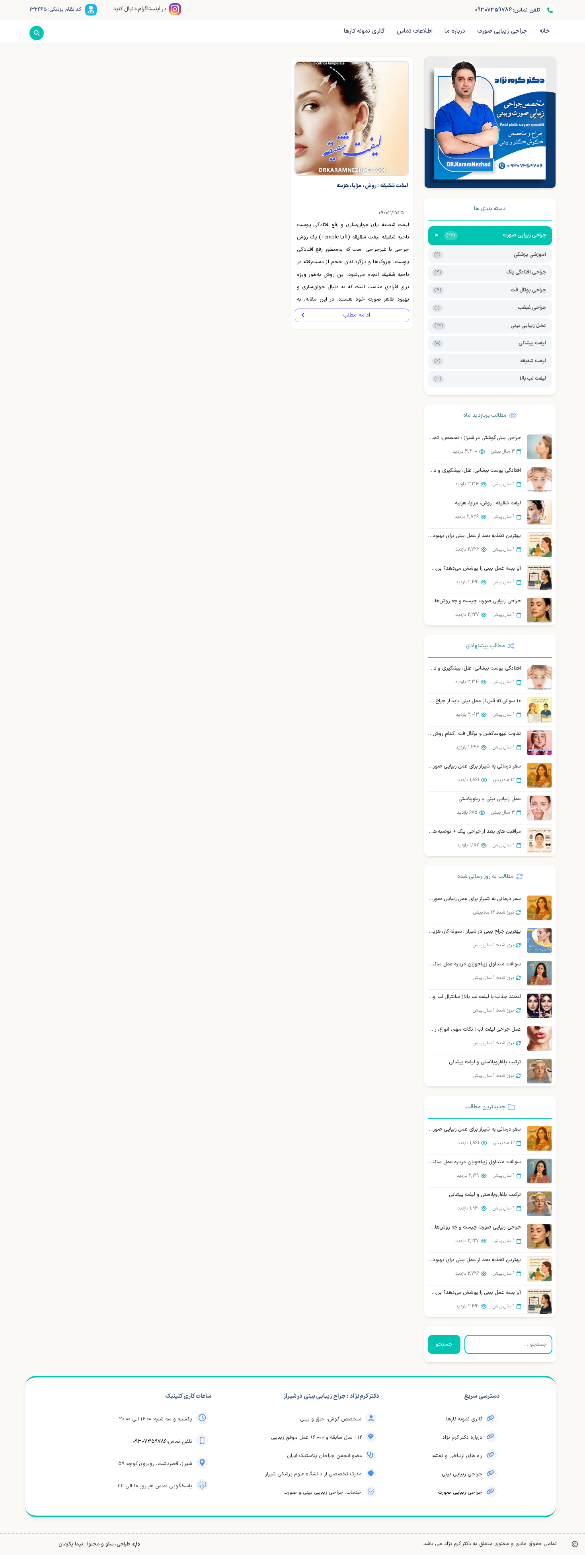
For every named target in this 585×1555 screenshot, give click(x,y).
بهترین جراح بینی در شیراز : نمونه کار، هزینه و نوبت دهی (461, 932)
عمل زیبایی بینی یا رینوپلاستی (489, 799)
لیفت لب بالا (490, 379)
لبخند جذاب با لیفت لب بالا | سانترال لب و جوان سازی (464, 997)
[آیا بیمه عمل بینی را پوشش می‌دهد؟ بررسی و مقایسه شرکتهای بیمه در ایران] (539, 577)
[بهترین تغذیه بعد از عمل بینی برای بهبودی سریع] (539, 544)
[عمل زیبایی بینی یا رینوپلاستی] (539, 807)
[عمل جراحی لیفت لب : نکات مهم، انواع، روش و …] (539, 1038)
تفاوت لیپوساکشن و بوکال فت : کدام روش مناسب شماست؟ (458, 734)
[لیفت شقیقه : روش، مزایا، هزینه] (539, 512)
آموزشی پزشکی (490, 255)
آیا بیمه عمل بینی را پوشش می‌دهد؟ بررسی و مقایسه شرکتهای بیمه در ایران (440, 568)
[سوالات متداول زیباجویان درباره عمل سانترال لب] (539, 973)
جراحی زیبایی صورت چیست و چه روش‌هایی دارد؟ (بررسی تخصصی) (448, 601)
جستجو (444, 1344)
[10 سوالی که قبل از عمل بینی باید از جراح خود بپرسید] (539, 710)
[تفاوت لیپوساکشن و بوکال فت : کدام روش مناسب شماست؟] (539, 742)
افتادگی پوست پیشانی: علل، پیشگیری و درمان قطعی (465, 471)
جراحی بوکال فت (490, 290)
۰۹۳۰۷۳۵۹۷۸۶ (150, 1442)
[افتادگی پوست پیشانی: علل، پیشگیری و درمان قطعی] (539, 479)
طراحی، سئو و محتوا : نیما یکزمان (94, 1544)
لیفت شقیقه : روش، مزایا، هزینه (488, 503)
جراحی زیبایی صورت (460, 1492)
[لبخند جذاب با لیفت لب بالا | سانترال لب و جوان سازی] (539, 1005)
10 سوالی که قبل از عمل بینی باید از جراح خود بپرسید (465, 701)
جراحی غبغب (490, 308)
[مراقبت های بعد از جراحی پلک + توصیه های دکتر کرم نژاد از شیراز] (539, 840)
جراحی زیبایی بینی (462, 1474)
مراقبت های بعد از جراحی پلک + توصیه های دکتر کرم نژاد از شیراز (452, 832)
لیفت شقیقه (490, 361)
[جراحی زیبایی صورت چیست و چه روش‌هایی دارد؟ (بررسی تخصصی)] (539, 610)
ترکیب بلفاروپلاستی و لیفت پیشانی (485, 1062)
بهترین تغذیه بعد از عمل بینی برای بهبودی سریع (468, 536)
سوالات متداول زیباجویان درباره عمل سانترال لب (470, 964)
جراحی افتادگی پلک (490, 272)
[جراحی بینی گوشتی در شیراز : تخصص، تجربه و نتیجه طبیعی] (539, 446)
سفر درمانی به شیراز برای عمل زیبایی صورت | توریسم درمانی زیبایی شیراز (444, 766)
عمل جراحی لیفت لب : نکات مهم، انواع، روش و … (468, 1029)
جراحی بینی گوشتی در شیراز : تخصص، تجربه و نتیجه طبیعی (457, 438)
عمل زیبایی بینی (490, 326)
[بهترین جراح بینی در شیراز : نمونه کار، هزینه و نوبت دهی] (539, 940)
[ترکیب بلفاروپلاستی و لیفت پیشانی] (539, 1071)
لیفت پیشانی (490, 343)
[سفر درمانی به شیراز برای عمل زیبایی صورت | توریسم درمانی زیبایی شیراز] (539, 775)
